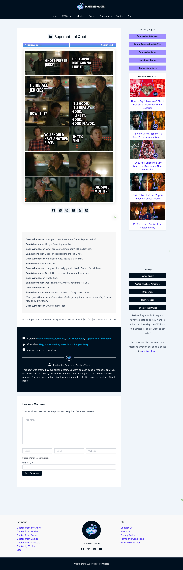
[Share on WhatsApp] (86, 210)
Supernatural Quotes (72, 36)
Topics (119, 16)
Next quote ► (107, 45)
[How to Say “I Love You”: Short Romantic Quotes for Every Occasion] (147, 88)
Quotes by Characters (28, 542)
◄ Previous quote (33, 45)
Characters (106, 16)
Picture (61, 338)
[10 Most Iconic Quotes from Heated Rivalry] (147, 211)
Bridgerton (147, 292)
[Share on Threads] (73, 210)
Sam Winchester (75, 338)
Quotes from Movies (27, 531)
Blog (129, 16)
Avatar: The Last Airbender (147, 284)
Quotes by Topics (26, 546)
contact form (149, 351)
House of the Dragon (147, 308)
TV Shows (67, 16)
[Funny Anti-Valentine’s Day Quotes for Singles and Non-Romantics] (147, 149)
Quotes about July (147, 52)
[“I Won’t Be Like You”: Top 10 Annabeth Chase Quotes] (147, 182)
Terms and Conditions (132, 538)
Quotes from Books (27, 535)
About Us (125, 531)
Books (92, 16)
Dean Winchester (46, 338)
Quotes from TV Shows (29, 527)
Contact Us (126, 527)
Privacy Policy (128, 535)
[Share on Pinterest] (67, 210)
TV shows (106, 338)
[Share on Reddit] (80, 210)
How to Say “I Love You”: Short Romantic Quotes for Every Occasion (147, 104)
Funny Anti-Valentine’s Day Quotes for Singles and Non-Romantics (147, 166)
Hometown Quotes (147, 60)
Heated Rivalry (147, 276)
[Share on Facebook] (53, 210)
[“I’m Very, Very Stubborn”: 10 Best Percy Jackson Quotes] (147, 120)
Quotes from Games (27, 538)
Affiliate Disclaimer (130, 542)
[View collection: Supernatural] (50, 36)
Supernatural (92, 338)
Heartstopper (147, 300)
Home (54, 16)
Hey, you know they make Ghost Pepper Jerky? (64, 344)
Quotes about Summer (147, 36)
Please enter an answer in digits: (35, 458)
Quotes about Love (147, 68)
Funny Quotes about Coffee (147, 44)
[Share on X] (60, 210)
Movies (80, 16)
